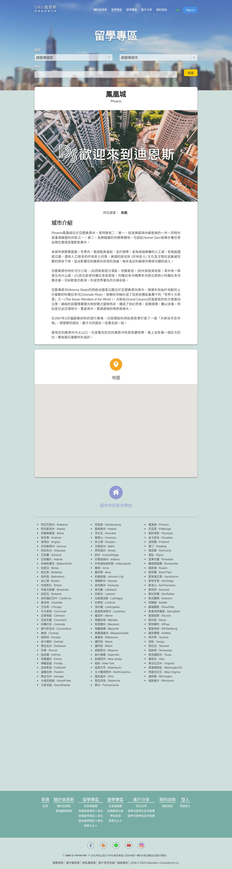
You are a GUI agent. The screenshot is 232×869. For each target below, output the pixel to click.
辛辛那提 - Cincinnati (53, 611)
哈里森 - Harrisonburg (108, 524)
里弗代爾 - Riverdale (160, 559)
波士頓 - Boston (50, 581)
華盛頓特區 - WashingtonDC (165, 667)
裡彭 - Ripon (155, 555)
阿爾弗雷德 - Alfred (52, 533)
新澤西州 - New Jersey (108, 659)
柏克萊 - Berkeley (51, 572)
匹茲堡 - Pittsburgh (159, 529)
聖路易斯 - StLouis (159, 615)
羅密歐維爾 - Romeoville (163, 563)
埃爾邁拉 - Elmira (51, 659)
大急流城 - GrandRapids (55, 685)
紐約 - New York (104, 663)
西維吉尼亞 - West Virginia (164, 672)
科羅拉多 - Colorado (53, 624)
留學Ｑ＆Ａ (90, 825)
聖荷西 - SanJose (158, 589)
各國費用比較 (115, 811)
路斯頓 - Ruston (157, 568)
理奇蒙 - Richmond (159, 550)
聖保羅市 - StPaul (159, 624)
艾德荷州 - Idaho (105, 546)
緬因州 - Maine (104, 615)
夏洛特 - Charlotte (51, 602)
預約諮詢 (161, 10)
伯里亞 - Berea (50, 568)
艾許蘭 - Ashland (51, 555)
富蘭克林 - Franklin (52, 672)
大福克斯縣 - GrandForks (56, 680)
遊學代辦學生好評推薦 (141, 816)
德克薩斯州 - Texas (159, 655)
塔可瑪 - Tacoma (158, 637)
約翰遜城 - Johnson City (109, 576)
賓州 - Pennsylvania (107, 685)
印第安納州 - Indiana (107, 559)
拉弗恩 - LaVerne (105, 602)
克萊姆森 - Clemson (53, 615)
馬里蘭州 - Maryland (107, 624)
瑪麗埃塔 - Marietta (106, 620)
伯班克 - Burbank (51, 594)
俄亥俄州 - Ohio (104, 676)
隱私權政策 (89, 863)
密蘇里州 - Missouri (106, 650)
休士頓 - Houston (105, 542)
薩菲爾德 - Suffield (159, 633)
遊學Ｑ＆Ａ (115, 821)
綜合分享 (141, 806)
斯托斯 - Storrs (157, 620)
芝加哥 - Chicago (51, 607)
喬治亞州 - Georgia (52, 676)
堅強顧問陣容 (64, 811)
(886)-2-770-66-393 (76, 855)
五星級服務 (90, 806)
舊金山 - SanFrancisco (161, 585)
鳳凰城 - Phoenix (158, 524)
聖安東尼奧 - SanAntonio (163, 576)
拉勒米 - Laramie (105, 594)
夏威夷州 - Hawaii (105, 529)
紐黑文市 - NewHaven (108, 667)
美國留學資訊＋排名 (90, 811)
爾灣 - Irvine (102, 568)
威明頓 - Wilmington (160, 676)
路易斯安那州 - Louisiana (110, 611)
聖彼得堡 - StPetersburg (162, 628)
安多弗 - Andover (51, 537)
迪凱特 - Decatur (51, 637)
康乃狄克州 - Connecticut (56, 628)
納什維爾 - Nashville (107, 655)
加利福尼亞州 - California (56, 598)
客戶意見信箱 (106, 863)
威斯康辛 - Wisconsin (161, 680)
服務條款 (58, 863)
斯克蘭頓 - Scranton (160, 598)
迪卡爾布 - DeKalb (52, 641)
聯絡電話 (122, 863)
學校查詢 (115, 816)
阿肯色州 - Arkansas (53, 550)
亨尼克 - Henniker (105, 533)
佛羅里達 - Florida (52, 663)
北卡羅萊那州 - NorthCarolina (112, 672)
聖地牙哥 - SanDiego (161, 581)
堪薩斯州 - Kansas (106, 581)
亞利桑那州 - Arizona (53, 546)
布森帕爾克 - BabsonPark (56, 563)
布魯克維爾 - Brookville (55, 589)
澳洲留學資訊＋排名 (90, 821)
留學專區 (116, 10)
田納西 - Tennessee (160, 650)
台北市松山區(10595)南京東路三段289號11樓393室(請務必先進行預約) (129, 855)
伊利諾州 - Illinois (105, 550)
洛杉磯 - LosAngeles (107, 607)
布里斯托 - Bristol (51, 585)
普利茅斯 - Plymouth (160, 533)
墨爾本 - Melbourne (106, 637)
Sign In (190, 10)
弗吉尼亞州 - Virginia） (162, 663)
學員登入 (185, 806)
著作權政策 (73, 863)
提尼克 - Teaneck (158, 646)
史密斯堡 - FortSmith (53, 667)
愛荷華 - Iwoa (103, 572)
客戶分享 (146, 10)
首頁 (45, 806)
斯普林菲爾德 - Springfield (164, 611)
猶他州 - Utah (156, 659)
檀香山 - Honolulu (105, 537)
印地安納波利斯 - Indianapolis (113, 563)
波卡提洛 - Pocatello (160, 537)
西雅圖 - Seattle (157, 602)
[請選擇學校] (105, 80)
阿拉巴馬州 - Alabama (54, 524)
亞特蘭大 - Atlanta (52, 559)
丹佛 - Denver (49, 650)
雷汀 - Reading (157, 546)
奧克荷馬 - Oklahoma (107, 680)
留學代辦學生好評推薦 (141, 811)
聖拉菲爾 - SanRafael (161, 594)
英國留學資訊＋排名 (90, 816)
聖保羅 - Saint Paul (159, 572)
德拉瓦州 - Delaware (53, 646)
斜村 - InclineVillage (107, 555)
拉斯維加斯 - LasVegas (109, 598)
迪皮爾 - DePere (51, 655)
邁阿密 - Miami (103, 641)
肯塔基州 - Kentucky (107, 585)
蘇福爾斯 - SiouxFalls (161, 607)
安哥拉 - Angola (50, 542)
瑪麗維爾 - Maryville (107, 628)
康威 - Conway (50, 633)
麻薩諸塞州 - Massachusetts (112, 633)
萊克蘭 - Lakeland (105, 589)
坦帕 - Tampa (156, 641)
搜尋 (191, 73)
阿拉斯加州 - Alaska (53, 529)
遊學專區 (131, 10)
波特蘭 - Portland (158, 542)
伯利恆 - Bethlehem (52, 576)
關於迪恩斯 (100, 10)
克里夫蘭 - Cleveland (53, 620)
